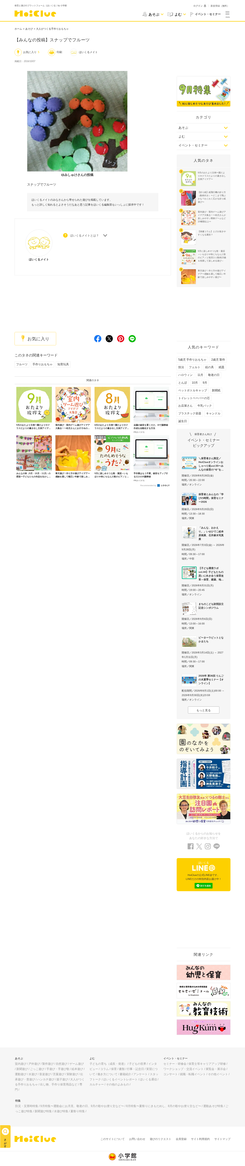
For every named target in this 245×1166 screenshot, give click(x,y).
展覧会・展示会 (216, 1068)
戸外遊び (34, 1063)
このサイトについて (112, 1138)
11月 (200, 374)
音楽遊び (45, 1074)
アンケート (140, 1074)
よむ (181, 136)
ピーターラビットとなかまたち (211, 639)
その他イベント (218, 1074)
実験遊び (72, 1074)
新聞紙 (216, 390)
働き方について (107, 1074)
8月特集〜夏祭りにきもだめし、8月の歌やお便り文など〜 (163, 1106)
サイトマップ (222, 1138)
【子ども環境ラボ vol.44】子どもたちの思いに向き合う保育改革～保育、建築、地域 (211, 574)
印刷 (59, 52)
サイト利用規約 (200, 1138)
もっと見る (203, 710)
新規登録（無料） (220, 5)
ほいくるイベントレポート (120, 1079)
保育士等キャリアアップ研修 (207, 1063)
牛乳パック (204, 405)
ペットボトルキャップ (192, 390)
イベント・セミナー (193, 145)
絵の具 (209, 367)
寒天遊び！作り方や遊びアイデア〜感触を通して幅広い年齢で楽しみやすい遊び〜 (212, 273)
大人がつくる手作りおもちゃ (52, 28)
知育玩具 (63, 364)
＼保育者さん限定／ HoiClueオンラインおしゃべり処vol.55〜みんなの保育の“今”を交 (211, 464)
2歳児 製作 (218, 359)
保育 (114, 1068)
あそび (29, 28)
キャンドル (213, 413)
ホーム (18, 28)
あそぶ (183, 127)
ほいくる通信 (148, 1079)
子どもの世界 (137, 1063)
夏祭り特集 (77, 1111)
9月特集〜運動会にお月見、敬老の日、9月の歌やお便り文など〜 (82, 1106)
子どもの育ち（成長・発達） (108, 1063)
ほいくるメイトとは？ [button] (84, 235)
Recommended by (148, 485)
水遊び (33, 1074)
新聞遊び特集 (43, 1111)
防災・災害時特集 (26, 1106)
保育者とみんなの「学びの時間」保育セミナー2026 (211, 498)
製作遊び (48, 1063)
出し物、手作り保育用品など (58, 1084)
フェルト (194, 367)
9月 (205, 382)
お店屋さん (185, 405)
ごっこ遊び (37, 1068)
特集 (18, 1100)
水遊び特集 (61, 1111)
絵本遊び (77, 1068)
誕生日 (182, 421)
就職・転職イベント (193, 1074)
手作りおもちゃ (42, 364)
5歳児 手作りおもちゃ (192, 359)
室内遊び (20, 1063)
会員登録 (181, 1138)
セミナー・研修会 (174, 1063)
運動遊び (20, 1074)
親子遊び (62, 1079)
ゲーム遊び (76, 1063)
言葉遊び (58, 1074)
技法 (181, 367)
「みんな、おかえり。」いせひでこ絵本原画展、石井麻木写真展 (211, 533)
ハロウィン (185, 374)
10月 (195, 382)
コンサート (170, 1074)
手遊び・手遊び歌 (57, 1068)
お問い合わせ (137, 1138)
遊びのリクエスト (160, 1138)
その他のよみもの (117, 1084)
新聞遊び (22, 1068)
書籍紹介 (125, 1074)
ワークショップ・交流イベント (183, 1068)
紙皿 (221, 367)
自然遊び (61, 1063)
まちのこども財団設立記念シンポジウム (211, 606)
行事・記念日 (135, 1068)
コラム (104, 1068)
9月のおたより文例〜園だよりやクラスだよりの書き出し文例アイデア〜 (212, 175)
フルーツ (22, 364)
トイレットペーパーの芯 (194, 398)
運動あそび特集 (213, 1106)
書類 (122, 1068)
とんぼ (182, 382)
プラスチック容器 (189, 413)
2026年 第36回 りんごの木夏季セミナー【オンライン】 (211, 679)
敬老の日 (214, 374)
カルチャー (96, 1084)
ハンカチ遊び (45, 1079)
